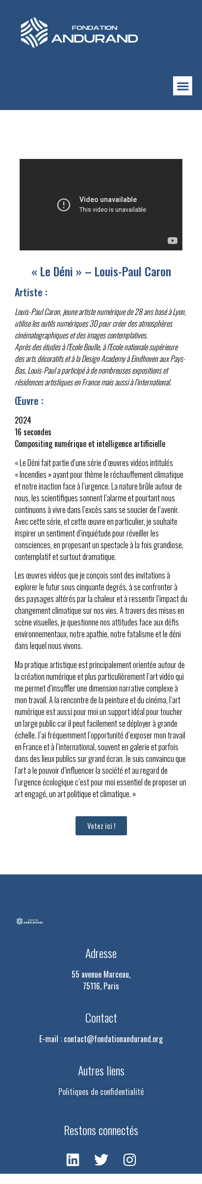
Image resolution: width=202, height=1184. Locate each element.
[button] (182, 85)
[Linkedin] (72, 1159)
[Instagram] (129, 1159)
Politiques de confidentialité (101, 1091)
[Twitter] (101, 1159)
